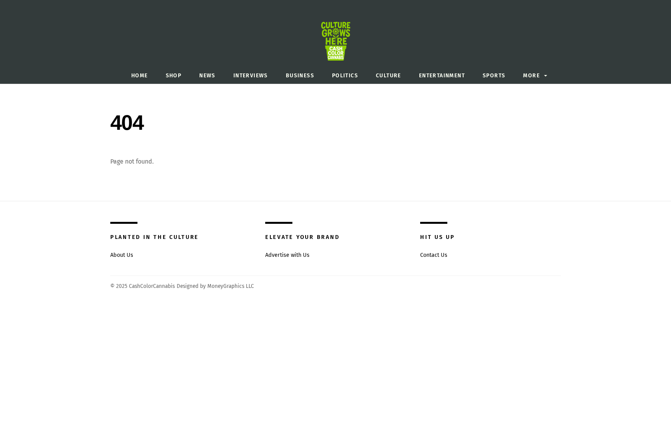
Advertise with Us (287, 255)
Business (300, 75)
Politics (345, 75)
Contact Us (433, 255)
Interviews (250, 75)
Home (139, 75)
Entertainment (442, 75)
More (531, 75)
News (207, 75)
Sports (494, 75)
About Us (121, 255)
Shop (174, 75)
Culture (388, 75)
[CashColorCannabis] (335, 47)
